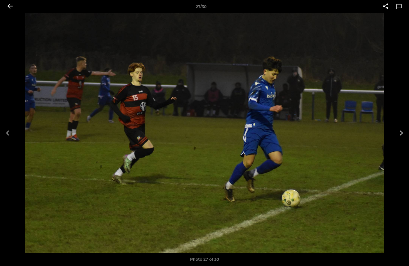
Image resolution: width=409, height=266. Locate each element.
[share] (385, 7)
